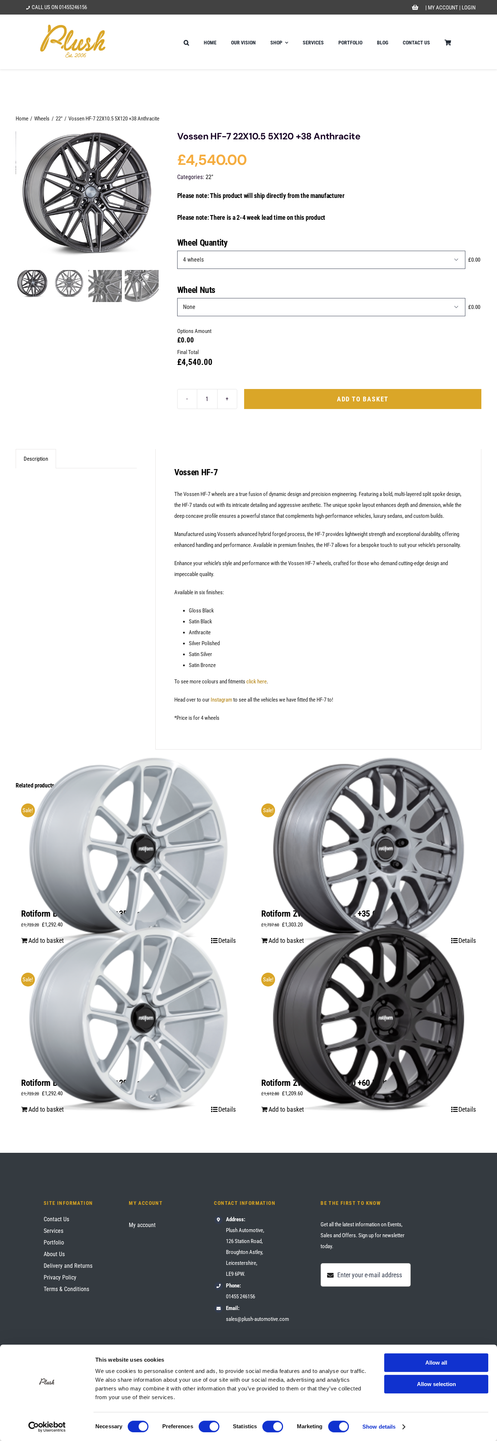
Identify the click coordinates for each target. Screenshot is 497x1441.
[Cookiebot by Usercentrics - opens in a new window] (47, 1426)
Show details (378, 1427)
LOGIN (469, 7)
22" (209, 177)
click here (256, 681)
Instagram (221, 699)
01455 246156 (240, 1296)
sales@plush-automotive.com (257, 1319)
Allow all (436, 1362)
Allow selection (436, 1384)
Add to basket (363, 399)
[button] (186, 42)
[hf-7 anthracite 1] (87, 199)
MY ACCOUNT (443, 7)
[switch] (209, 1426)
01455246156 (73, 7)
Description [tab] (36, 459)
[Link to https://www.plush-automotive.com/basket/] (415, 7)
